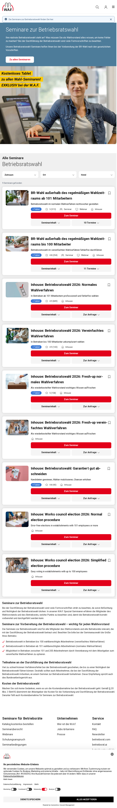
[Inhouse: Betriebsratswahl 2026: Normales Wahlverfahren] (17, 289)
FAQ (94, 729)
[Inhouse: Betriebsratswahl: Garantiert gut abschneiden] (17, 473)
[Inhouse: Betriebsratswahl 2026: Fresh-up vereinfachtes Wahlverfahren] (17, 427)
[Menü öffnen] (113, 6)
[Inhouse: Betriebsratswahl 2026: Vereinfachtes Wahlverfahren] (17, 335)
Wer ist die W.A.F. (66, 724)
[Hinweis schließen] (110, 19)
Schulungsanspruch (13, 739)
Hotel (83, 175)
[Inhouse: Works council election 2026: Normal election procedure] (17, 519)
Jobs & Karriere (65, 729)
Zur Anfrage (90, 314)
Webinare (7, 734)
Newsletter (98, 734)
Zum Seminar (71, 215)
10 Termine (90, 222)
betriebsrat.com (101, 739)
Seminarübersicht (12, 729)
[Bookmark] (109, 193)
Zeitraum (9, 175)
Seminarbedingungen (14, 744)
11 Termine (90, 268)
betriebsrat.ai (99, 744)
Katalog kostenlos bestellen (18, 724)
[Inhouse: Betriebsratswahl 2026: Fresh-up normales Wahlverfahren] (17, 381)
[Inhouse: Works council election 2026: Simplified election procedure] (17, 565)
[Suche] (97, 7)
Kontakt (96, 724)
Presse (61, 734)
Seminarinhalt (49, 222)
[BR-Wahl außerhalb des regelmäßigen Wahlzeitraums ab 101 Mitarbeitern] (17, 198)
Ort (44, 175)
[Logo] (7, 6)
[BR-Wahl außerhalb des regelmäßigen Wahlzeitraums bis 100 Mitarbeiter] (17, 243)
